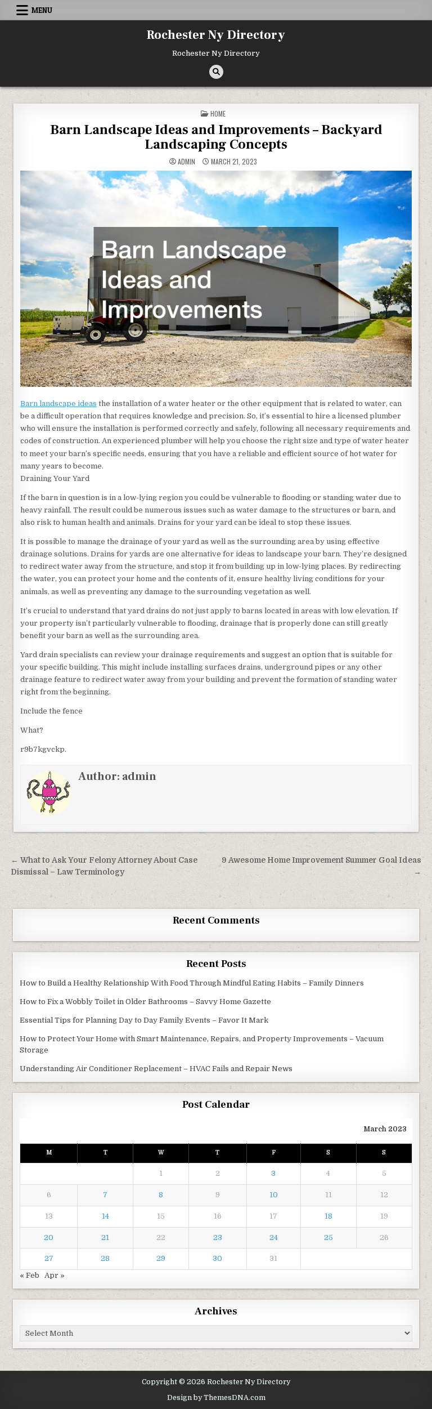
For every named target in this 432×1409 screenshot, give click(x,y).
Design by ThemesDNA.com (216, 1398)
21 (105, 1237)
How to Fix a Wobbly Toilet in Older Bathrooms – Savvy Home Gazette (145, 1001)
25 (328, 1237)
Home (218, 113)
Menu (42, 10)
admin (186, 161)
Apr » (54, 1275)
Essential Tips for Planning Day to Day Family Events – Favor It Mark (144, 1020)
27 (48, 1258)
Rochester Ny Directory (216, 35)
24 (273, 1237)
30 (217, 1258)
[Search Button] (216, 72)
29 (160, 1258)
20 (48, 1237)
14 (105, 1216)
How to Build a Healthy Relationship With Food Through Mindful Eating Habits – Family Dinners (192, 983)
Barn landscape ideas (58, 403)
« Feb (29, 1275)
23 (217, 1237)
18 (328, 1216)
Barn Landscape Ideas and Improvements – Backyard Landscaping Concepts (216, 137)
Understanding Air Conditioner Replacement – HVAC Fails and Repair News (156, 1068)
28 (105, 1258)
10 (273, 1194)
